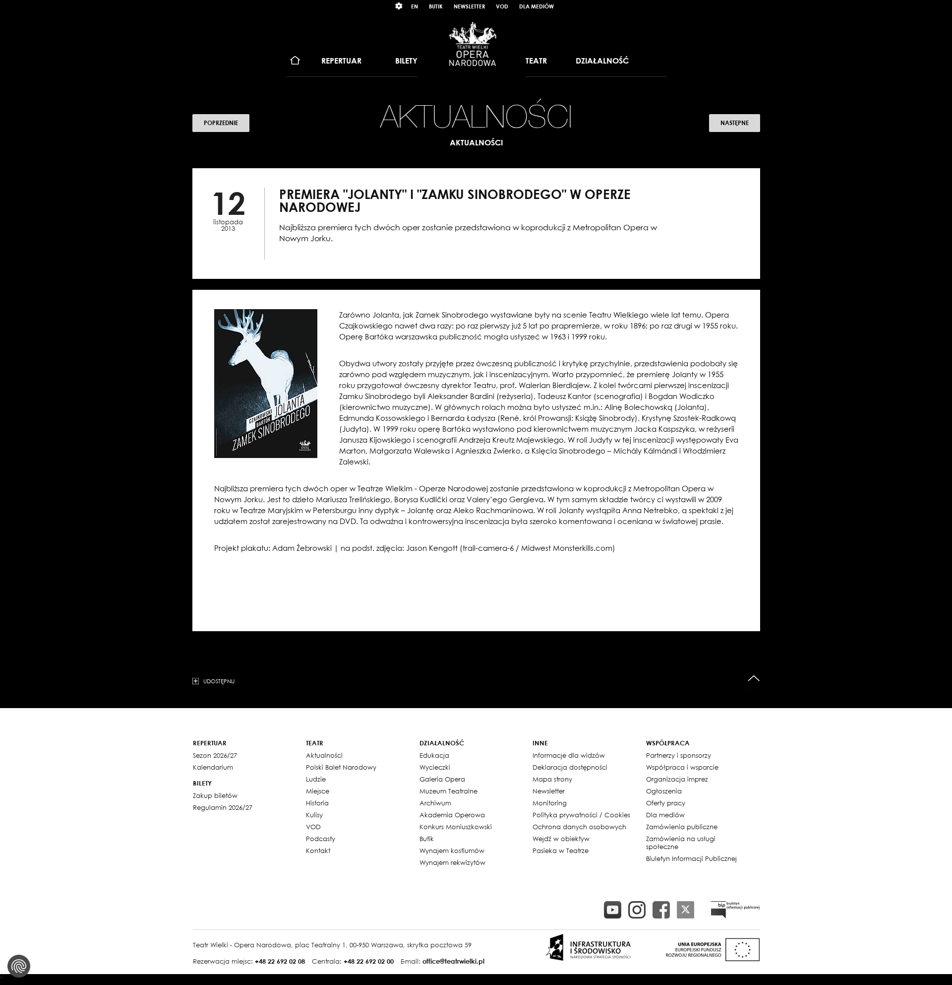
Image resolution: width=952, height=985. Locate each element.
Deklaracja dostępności (570, 767)
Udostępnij (219, 681)
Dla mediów (536, 6)
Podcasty (320, 839)
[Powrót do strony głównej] (472, 44)
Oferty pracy (665, 803)
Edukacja (434, 755)
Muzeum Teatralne (448, 791)
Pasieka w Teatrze (561, 850)
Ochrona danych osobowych (579, 827)
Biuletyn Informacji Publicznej (691, 858)
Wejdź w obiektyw (561, 839)
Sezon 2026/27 (215, 755)
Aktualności (324, 755)
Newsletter (469, 6)
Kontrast (399, 6)
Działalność (602, 61)
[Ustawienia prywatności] (18, 966)
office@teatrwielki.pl (453, 961)
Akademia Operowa (452, 815)
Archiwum (435, 803)
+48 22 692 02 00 (369, 961)
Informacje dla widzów (569, 755)
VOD (502, 6)
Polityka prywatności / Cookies (581, 815)
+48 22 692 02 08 (280, 961)
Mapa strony (552, 779)
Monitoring (550, 803)
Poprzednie (221, 123)
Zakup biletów (215, 795)
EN (414, 6)
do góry (754, 678)
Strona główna (295, 61)
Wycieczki (434, 767)
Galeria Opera (442, 779)
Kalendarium (213, 767)
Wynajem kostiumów (451, 850)
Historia (317, 803)
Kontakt (318, 850)
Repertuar (341, 61)
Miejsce (317, 791)
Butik (436, 6)
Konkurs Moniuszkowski (455, 827)
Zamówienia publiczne (681, 827)
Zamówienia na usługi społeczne (680, 843)
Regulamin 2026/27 (222, 807)
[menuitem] (295, 61)
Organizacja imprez (677, 779)
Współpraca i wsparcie (682, 767)
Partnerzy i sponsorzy (678, 755)
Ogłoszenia (664, 791)
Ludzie (316, 779)
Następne (734, 123)
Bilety (406, 61)
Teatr (536, 61)
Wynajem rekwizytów (452, 862)
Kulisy (314, 815)
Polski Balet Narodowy (341, 767)
